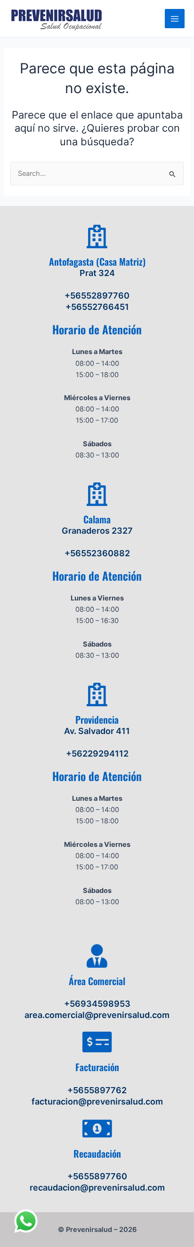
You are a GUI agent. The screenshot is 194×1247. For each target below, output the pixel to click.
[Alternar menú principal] (175, 19)
